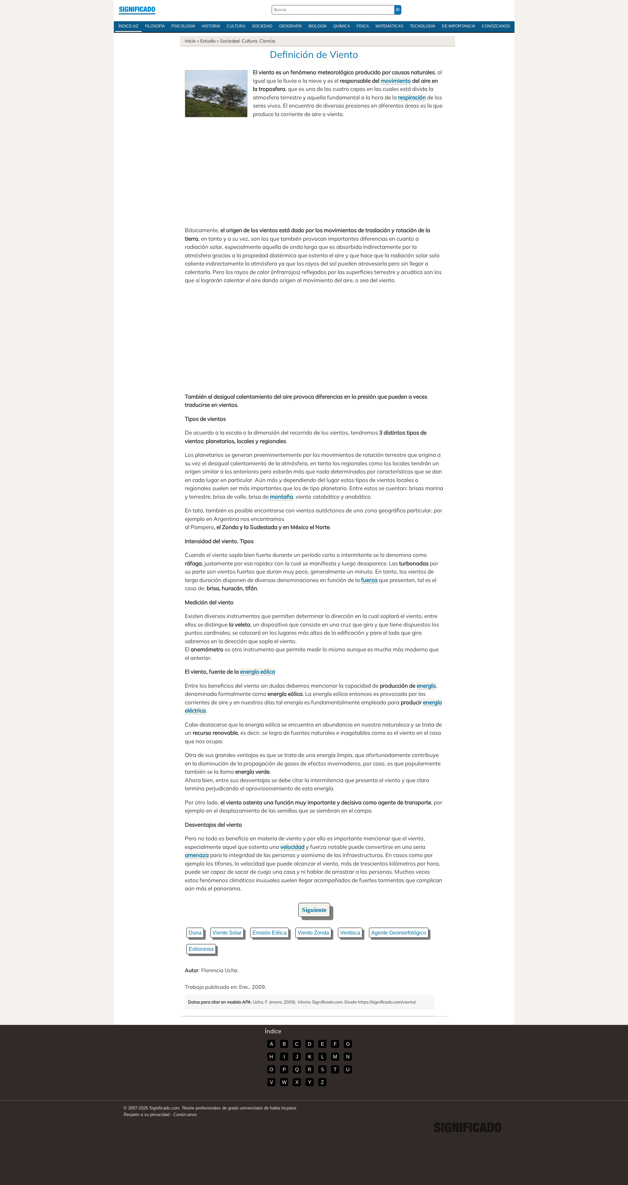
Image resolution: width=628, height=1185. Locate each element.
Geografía (290, 26)
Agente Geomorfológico (398, 933)
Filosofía (155, 26)
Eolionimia (201, 949)
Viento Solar (227, 933)
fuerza (369, 579)
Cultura (236, 26)
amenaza (197, 854)
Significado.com (137, 9)
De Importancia (458, 26)
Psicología (183, 26)
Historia (211, 26)
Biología (317, 26)
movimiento (396, 80)
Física (363, 26)
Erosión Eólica (270, 933)
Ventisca (350, 933)
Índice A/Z (128, 26)
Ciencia (267, 41)
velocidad (292, 846)
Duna (195, 933)
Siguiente (314, 909)
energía (426, 685)
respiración (412, 97)
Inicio (190, 41)
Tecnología (422, 26)
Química (341, 26)
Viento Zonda (313, 933)
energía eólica (257, 671)
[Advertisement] (314, 172)
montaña (281, 496)
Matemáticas (389, 26)
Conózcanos (496, 26)
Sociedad (262, 26)
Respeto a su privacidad (146, 1114)
